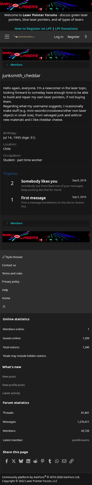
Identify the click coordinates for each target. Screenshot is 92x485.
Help (5, 290)
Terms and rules (12, 273)
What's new (11, 367)
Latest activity (11, 393)
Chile (6, 148)
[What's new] (86, 36)
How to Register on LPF (33, 28)
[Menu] (7, 36)
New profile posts (13, 385)
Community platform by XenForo (41, 477)
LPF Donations (66, 28)
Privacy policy (10, 281)
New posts (9, 376)
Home (6, 298)
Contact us (9, 265)
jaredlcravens (80, 440)
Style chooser (14, 257)
